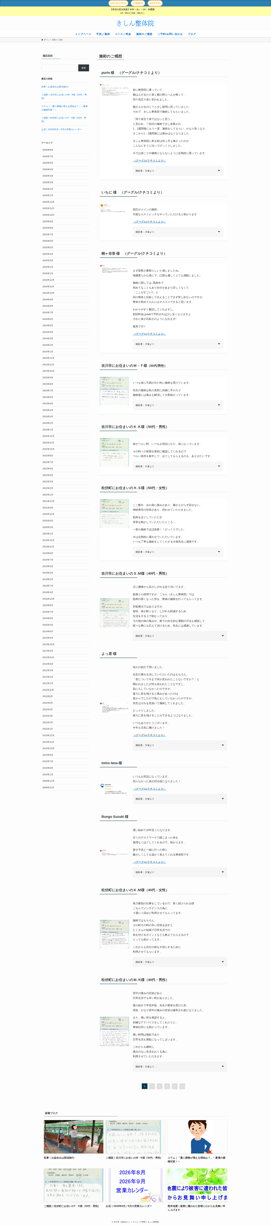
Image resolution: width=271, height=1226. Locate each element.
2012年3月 (48, 670)
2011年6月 (48, 696)
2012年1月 (48, 683)
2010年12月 (48, 735)
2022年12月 (48, 436)
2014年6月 (48, 631)
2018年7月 (48, 585)
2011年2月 (48, 722)
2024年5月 (48, 325)
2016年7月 (48, 612)
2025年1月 (48, 273)
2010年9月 (48, 755)
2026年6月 (48, 163)
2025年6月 (48, 241)
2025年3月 (48, 260)
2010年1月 (48, 774)
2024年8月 (48, 306)
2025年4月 (48, 254)
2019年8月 (48, 553)
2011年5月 (48, 703)
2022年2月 (48, 488)
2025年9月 (48, 221)
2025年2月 (48, 267)
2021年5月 (48, 507)
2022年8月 (48, 455)
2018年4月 (48, 592)
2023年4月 (48, 410)
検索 (83, 68)
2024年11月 (48, 286)
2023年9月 (48, 377)
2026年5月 (48, 169)
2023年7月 (48, 390)
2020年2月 (48, 534)
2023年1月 (48, 429)
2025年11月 (48, 208)
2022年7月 (48, 462)
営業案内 (138, 3)
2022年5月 (48, 468)
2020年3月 (48, 527)
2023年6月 (48, 397)
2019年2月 (48, 579)
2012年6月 (48, 664)
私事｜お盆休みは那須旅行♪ (55, 87)
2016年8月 (48, 605)
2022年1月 (48, 494)
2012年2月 (48, 677)
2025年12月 (48, 202)
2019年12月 (48, 540)
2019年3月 (48, 572)
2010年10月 (48, 748)
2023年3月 (48, 416)
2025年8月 (48, 228)
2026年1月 (48, 195)
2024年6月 (48, 319)
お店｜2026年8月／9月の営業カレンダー (61, 129)
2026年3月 (48, 182)
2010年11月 (48, 742)
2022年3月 (48, 481)
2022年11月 (48, 442)
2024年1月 (48, 351)
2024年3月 (48, 338)
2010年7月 (48, 761)
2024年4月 (48, 332)
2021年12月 (48, 501)
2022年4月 (48, 475)
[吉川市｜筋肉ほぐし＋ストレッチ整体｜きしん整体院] (135, 23)
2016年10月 (48, 599)
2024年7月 (48, 312)
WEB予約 (155, 3)
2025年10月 (48, 215)
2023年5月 (48, 403)
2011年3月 (48, 716)
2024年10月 (48, 293)
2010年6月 (48, 768)
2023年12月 (48, 358)
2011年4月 (48, 709)
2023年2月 (48, 423)
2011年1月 (48, 729)
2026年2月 (48, 189)
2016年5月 (48, 618)
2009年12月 (48, 781)
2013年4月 (48, 651)
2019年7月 (48, 559)
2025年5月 (48, 247)
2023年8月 (48, 384)
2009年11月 (48, 787)
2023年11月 (48, 364)
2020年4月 (48, 520)
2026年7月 (48, 156)
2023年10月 (48, 371)
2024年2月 (48, 345)
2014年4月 (48, 638)
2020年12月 (48, 514)
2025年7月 (48, 234)
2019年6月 (48, 566)
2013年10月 (48, 644)
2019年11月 (48, 547)
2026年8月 (48, 150)
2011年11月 (48, 690)
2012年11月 (48, 657)
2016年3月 (48, 625)
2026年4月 (48, 176)
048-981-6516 (118, 3)
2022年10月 (48, 449)
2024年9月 (48, 299)
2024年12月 (48, 280)
